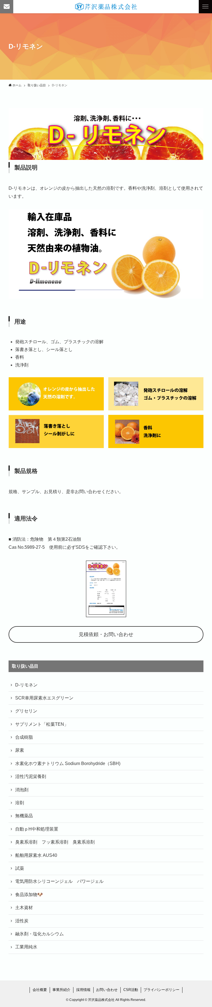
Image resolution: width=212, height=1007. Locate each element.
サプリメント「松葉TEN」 (41, 724)
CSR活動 (130, 990)
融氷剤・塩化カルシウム (39, 933)
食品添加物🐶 (29, 894)
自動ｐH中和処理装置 (36, 829)
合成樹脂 (24, 737)
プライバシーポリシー (161, 990)
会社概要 (40, 990)
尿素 (19, 750)
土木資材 (24, 907)
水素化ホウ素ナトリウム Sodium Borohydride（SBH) (67, 763)
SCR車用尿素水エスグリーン (44, 698)
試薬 (19, 868)
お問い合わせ (107, 990)
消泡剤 (21, 789)
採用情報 (83, 990)
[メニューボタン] (205, 6)
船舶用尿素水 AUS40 (36, 855)
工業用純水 (26, 946)
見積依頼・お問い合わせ (106, 634)
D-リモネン (26, 685)
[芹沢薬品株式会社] (106, 6)
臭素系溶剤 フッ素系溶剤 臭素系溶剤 (55, 842)
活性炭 (21, 920)
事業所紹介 (61, 990)
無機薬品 (24, 815)
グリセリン (26, 711)
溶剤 (19, 802)
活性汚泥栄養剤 (30, 776)
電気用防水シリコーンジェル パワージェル (59, 881)
